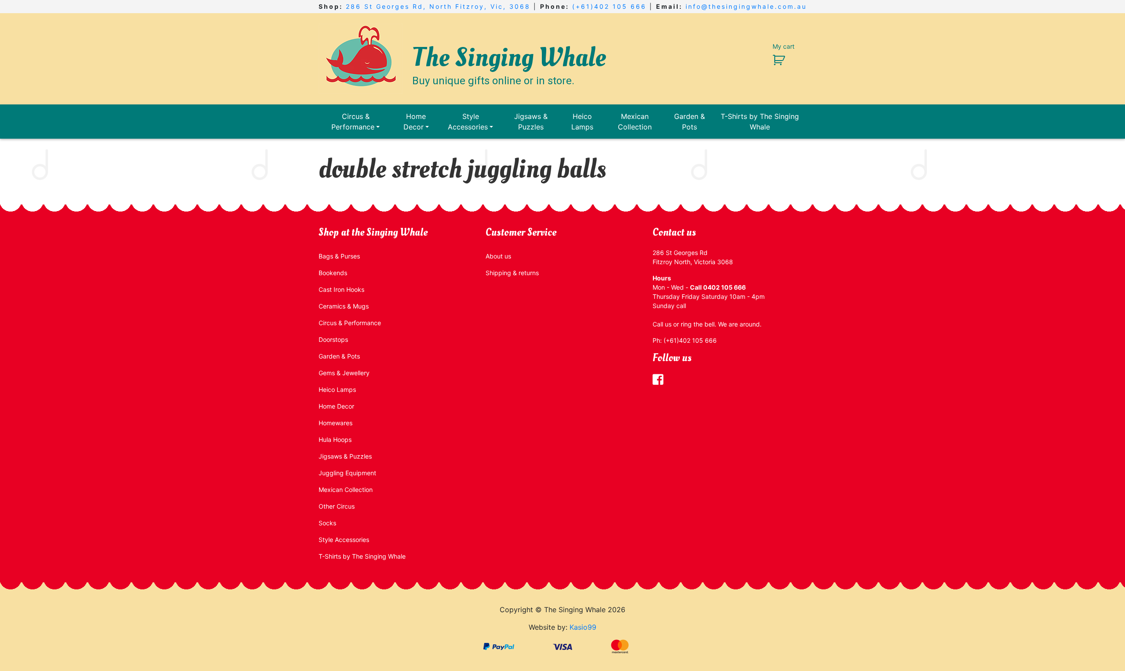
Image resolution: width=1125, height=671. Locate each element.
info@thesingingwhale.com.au (746, 6)
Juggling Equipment (347, 473)
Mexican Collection (635, 121)
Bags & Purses (339, 256)
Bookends (333, 272)
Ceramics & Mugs (344, 306)
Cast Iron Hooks (341, 289)
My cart (784, 46)
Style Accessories (468, 121)
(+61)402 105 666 (609, 6)
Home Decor (414, 121)
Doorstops (333, 339)
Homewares (335, 423)
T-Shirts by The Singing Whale (760, 121)
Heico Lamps (582, 121)
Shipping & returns (512, 272)
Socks (327, 523)
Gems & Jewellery (344, 373)
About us (498, 256)
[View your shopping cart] (775, 59)
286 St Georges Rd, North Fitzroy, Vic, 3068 (438, 6)
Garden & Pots (689, 121)
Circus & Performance (352, 121)
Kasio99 (583, 627)
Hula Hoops (335, 439)
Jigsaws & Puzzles (531, 121)
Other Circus (337, 506)
